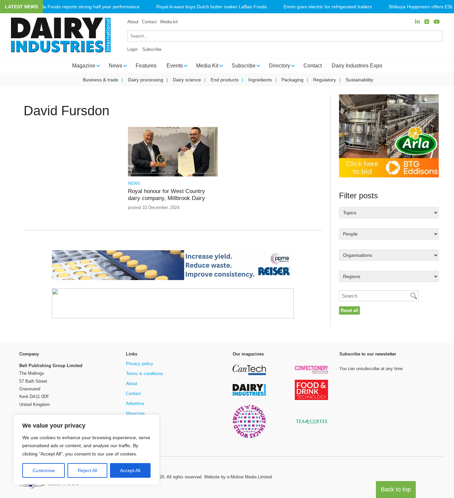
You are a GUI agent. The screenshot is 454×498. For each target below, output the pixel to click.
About (133, 21)
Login (132, 49)
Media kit (169, 21)
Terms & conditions (144, 373)
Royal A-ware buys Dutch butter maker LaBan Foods (211, 6)
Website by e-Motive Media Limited (238, 476)
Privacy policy (139, 363)
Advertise (135, 403)
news (134, 183)
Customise (44, 470)
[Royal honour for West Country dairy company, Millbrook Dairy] (172, 175)
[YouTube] (437, 22)
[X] (426, 22)
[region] (86, 450)
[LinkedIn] (417, 22)
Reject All (87, 470)
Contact (149, 21)
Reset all (349, 310)
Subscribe (152, 49)
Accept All (130, 470)
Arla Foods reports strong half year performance (89, 6)
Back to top (396, 489)
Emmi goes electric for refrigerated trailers (328, 6)
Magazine (135, 413)
